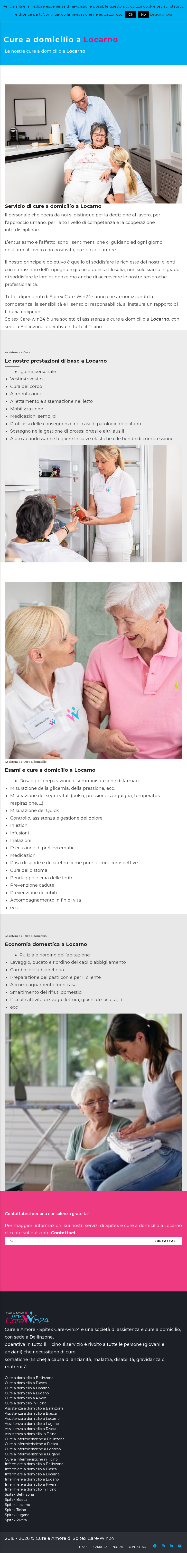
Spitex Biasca (16, 1499)
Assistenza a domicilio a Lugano (32, 1423)
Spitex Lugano (17, 1515)
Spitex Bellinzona (19, 1494)
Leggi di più (161, 14)
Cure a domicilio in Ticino (26, 1403)
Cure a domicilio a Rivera (25, 1398)
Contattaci (137, 1547)
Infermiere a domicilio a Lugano (32, 1479)
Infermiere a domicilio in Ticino (30, 1489)
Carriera (100, 1547)
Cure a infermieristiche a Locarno (33, 1449)
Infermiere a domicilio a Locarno (32, 1474)
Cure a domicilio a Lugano (27, 1393)
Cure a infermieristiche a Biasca (31, 1444)
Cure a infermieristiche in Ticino (31, 1459)
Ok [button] (130, 14)
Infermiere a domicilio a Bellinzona (34, 1464)
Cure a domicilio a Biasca (26, 1383)
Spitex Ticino (15, 1510)
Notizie (118, 1547)
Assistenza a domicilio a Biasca (31, 1413)
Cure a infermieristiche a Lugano (32, 1454)
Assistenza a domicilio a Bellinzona (34, 1408)
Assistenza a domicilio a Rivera (30, 1429)
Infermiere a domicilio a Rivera (30, 1484)
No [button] (143, 14)
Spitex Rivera (16, 1520)
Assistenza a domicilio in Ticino (30, 1434)
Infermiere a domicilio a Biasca (31, 1469)
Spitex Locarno (17, 1504)
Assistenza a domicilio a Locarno (32, 1418)
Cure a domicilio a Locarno (27, 1388)
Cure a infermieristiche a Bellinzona (35, 1439)
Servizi (82, 1547)
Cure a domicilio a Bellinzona (29, 1378)
